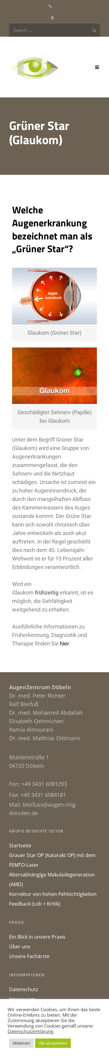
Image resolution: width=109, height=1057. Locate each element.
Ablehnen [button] (21, 1043)
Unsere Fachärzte (29, 956)
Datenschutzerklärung (30, 1031)
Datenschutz (23, 989)
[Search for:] (54, 30)
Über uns (19, 946)
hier (64, 643)
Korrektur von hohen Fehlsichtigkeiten (53, 894)
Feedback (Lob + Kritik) (34, 903)
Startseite (20, 845)
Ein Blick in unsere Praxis (37, 936)
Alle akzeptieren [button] (53, 1043)
